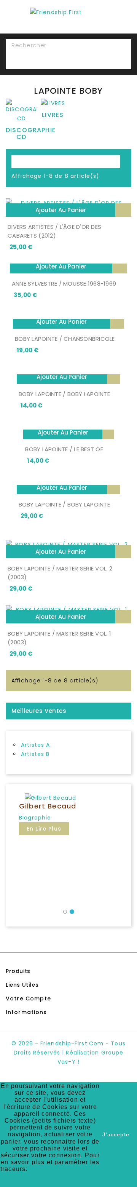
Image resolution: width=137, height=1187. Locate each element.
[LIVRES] (53, 105)
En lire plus (44, 828)
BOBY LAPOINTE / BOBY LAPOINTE (64, 394)
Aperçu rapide (123, 210)
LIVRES (53, 114)
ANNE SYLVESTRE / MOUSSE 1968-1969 (64, 284)
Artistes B (35, 754)
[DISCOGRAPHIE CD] (21, 112)
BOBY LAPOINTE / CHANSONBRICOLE (65, 339)
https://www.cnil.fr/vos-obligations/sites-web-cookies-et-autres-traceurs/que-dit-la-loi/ (50, 1176)
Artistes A (35, 745)
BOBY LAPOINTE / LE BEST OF (64, 449)
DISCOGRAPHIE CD (31, 133)
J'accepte (115, 1134)
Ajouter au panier (60, 210)
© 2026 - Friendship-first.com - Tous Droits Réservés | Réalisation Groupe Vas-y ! (68, 1053)
